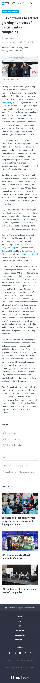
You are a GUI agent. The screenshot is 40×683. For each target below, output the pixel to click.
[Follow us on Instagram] (25, 653)
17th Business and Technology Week (15, 466)
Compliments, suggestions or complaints (21, 608)
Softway (5, 251)
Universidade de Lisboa (20, 664)
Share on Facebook (14, 433)
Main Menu (35, 3)
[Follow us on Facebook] (9, 653)
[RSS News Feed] (30, 653)
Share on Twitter (13, 439)
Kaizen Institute (29, 254)
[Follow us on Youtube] (20, 653)
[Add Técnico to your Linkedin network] (14, 653)
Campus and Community (10, 11)
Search (29, 3)
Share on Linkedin (14, 445)
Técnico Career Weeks (26, 472)
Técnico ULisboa (13, 3)
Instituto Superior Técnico (24, 661)
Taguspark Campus (9, 472)
